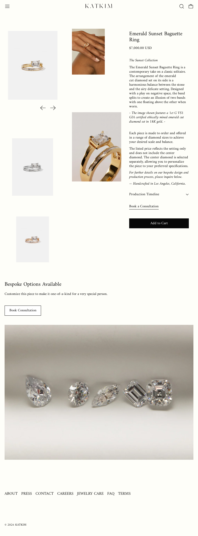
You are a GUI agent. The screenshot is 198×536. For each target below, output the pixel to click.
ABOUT (11, 493)
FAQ (110, 493)
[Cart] (191, 6)
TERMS (124, 493)
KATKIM (20, 525)
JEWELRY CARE (90, 493)
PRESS (26, 493)
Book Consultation (22, 310)
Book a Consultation (144, 206)
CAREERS (65, 493)
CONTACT (44, 493)
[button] (181, 6)
